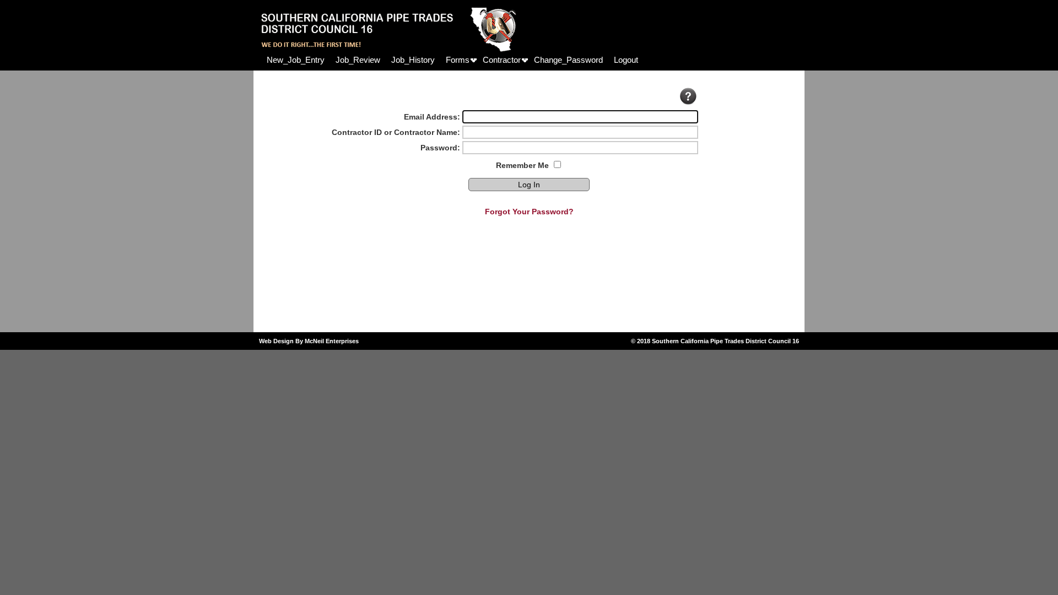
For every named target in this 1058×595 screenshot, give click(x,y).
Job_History (413, 59)
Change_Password (568, 59)
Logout (626, 59)
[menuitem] (295, 59)
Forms (457, 59)
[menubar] (452, 59)
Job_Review (358, 59)
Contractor (502, 59)
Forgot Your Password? (529, 211)
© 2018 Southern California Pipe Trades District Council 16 (715, 341)
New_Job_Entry (296, 59)
